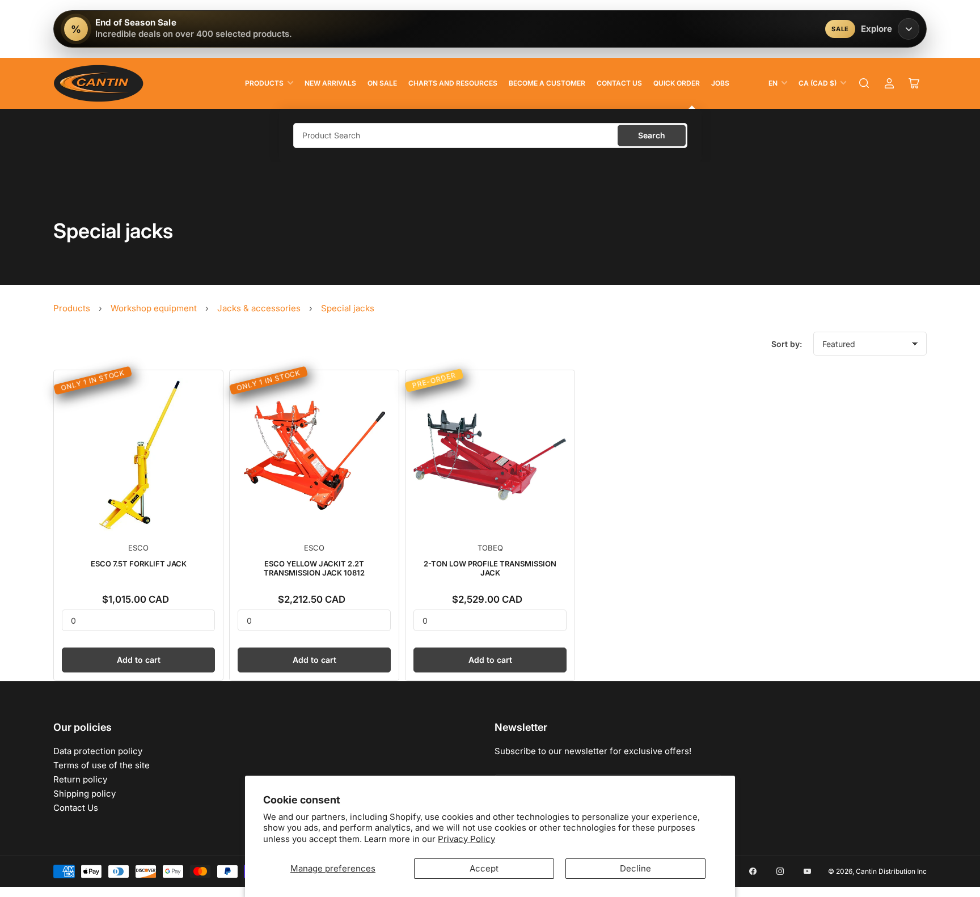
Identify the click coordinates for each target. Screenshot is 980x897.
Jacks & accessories (259, 308)
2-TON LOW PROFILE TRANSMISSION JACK (490, 568)
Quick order (676, 83)
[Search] (864, 83)
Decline (635, 868)
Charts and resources (452, 83)
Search (651, 135)
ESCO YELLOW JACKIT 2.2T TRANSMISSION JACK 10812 (314, 568)
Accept (484, 868)
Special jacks (347, 308)
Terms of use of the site (101, 765)
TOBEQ (490, 547)
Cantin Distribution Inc (891, 871)
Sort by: (786, 344)
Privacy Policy (466, 838)
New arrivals (330, 83)
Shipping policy (84, 793)
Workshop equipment (154, 308)
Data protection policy (97, 751)
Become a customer (547, 83)
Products (264, 83)
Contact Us (619, 83)
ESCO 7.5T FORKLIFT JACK (139, 563)
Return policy (80, 779)
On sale (382, 83)
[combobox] (490, 135)
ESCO (138, 547)
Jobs (720, 83)
